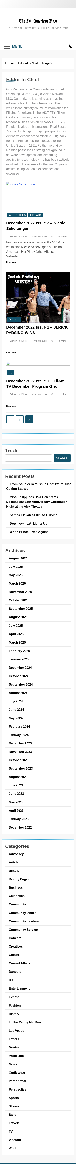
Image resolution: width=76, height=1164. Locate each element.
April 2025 (16, 634)
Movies (14, 1047)
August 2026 (18, 558)
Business (16, 887)
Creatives (16, 946)
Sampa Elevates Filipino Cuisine (33, 515)
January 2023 (19, 819)
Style (12, 1114)
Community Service (23, 929)
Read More (11, 262)
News (13, 1064)
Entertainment (19, 988)
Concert (15, 938)
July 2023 (16, 785)
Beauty (14, 870)
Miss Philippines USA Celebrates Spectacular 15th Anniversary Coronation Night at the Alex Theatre (36, 501)
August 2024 (18, 692)
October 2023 (18, 760)
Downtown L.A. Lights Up (28, 523)
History (36, 214)
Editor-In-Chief (18, 236)
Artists (14, 862)
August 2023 (18, 777)
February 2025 (19, 651)
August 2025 (18, 617)
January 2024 (19, 735)
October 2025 (18, 600)
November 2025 (20, 592)
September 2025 (21, 608)
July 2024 (16, 701)
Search (11, 450)
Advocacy (16, 854)
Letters (14, 1039)
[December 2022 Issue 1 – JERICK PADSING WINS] (38, 297)
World (13, 1148)
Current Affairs (19, 963)
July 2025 (16, 625)
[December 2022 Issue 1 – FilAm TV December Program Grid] (38, 369)
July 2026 (16, 566)
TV (10, 372)
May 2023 (16, 802)
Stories (14, 1106)
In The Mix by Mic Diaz (25, 1022)
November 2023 (20, 751)
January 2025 (19, 659)
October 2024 (18, 676)
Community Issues (22, 913)
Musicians (16, 1055)
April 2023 (16, 810)
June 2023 (16, 793)
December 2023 (20, 743)
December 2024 (20, 667)
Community (17, 904)
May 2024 (16, 718)
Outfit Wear (17, 1072)
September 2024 (21, 684)
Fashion (15, 1005)
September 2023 (21, 768)
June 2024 (16, 709)
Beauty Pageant (20, 879)
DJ (11, 980)
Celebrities (17, 214)
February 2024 (19, 726)
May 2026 (16, 575)
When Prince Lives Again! (29, 532)
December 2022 (20, 827)
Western (15, 1140)
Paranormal (17, 1081)
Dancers (15, 971)
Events (14, 997)
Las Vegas (16, 1030)
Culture (14, 955)
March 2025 (17, 642)
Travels (14, 1123)
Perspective (17, 1089)
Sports (14, 319)
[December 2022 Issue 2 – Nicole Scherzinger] (38, 200)
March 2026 (17, 583)
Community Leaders (24, 921)
